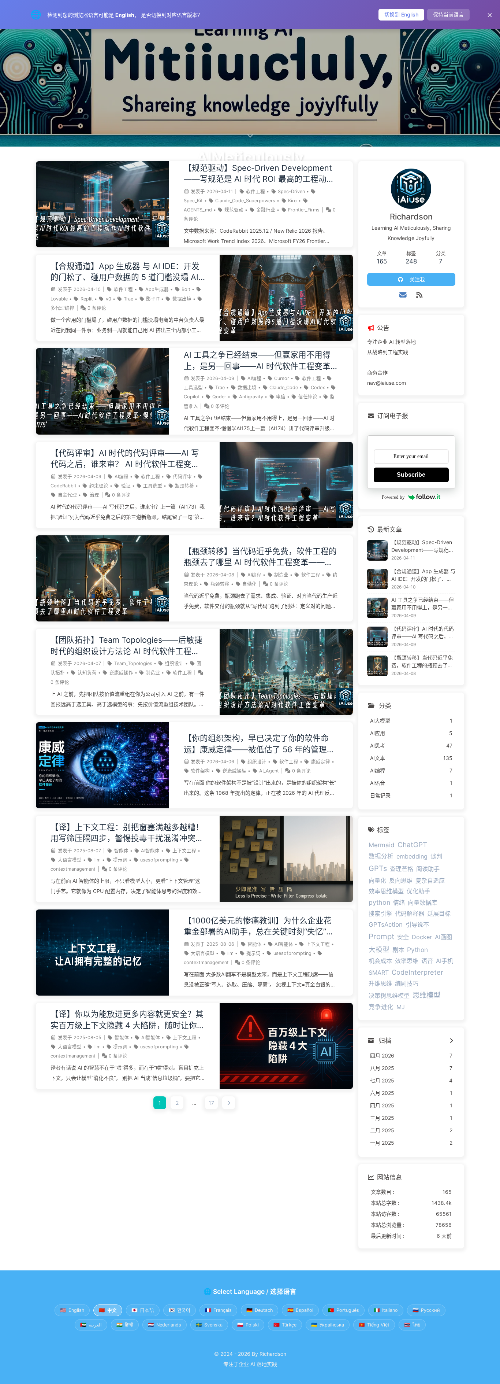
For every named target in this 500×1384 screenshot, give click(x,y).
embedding (412, 856)
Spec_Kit (193, 200)
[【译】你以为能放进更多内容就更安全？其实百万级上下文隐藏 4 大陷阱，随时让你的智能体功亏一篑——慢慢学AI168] (286, 1087)
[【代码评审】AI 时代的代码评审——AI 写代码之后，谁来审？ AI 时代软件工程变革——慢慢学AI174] (286, 526)
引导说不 (417, 924)
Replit (87, 299)
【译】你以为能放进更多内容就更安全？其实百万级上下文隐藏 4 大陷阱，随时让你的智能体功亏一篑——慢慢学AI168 (128, 1020)
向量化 (377, 880)
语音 (427, 960)
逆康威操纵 (234, 771)
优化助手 (418, 891)
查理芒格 (401, 868)
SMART (379, 972)
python (379, 902)
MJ (400, 1007)
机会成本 (380, 960)
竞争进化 (381, 1007)
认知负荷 (87, 672)
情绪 (399, 902)
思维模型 (426, 995)
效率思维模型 (386, 891)
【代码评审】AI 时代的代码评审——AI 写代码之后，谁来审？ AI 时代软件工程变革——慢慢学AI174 (125, 459)
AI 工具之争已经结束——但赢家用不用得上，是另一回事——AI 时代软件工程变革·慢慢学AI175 (258, 361)
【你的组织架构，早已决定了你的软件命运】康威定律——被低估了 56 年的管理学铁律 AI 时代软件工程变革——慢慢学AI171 (260, 744)
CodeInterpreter (417, 972)
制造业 (281, 574)
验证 (126, 485)
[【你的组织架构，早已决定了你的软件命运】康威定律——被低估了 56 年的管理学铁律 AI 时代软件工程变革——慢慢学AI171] (102, 806)
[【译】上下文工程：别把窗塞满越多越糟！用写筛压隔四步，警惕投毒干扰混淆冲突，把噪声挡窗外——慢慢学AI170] (286, 900)
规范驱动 (233, 210)
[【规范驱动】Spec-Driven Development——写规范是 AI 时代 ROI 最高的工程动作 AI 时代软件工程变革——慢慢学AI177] (102, 245)
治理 (94, 495)
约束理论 (98, 485)
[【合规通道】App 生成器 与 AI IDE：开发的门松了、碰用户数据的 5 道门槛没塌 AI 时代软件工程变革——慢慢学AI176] (286, 339)
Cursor (281, 378)
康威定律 (320, 761)
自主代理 (67, 495)
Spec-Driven (291, 191)
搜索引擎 (380, 913)
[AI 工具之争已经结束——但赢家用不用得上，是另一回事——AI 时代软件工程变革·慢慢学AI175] (102, 432)
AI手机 (444, 960)
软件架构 (200, 771)
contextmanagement (73, 869)
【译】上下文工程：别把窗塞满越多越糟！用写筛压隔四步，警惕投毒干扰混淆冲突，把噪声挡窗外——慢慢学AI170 (127, 833)
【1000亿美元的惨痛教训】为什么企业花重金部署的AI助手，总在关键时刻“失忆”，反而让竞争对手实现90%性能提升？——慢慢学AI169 (260, 926)
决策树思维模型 (389, 995)
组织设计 (174, 663)
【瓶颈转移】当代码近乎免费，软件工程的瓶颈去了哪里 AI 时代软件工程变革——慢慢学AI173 (260, 557)
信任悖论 (307, 396)
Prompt (381, 936)
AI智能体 (150, 850)
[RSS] (419, 295)
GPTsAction (386, 924)
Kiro (292, 200)
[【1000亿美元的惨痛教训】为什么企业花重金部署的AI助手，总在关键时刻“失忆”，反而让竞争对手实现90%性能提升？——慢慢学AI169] (102, 993)
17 (211, 1103)
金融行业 (265, 210)
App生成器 (157, 289)
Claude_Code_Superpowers (245, 200)
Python (417, 949)
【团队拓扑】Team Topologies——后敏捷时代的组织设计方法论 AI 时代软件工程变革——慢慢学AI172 (126, 646)
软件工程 (255, 191)
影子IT (153, 299)
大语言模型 (70, 860)
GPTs (378, 868)
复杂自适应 (430, 880)
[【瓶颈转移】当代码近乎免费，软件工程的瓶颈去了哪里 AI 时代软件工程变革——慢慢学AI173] (102, 619)
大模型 (379, 949)
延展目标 (439, 913)
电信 (281, 396)
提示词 (120, 860)
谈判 (436, 856)
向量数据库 (422, 902)
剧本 (398, 949)
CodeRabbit (64, 485)
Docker (422, 937)
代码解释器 (409, 913)
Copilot (192, 396)
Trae (128, 299)
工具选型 (193, 387)
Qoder (219, 396)
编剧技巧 (406, 983)
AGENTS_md (198, 210)
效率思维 (406, 960)
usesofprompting (159, 860)
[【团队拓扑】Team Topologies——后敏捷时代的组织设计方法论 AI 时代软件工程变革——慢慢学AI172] (286, 713)
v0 (108, 299)
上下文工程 (184, 850)
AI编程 (254, 378)
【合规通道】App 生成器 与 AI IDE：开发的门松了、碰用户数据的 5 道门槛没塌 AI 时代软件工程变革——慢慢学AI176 (125, 272)
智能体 (121, 850)
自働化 (249, 584)
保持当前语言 (448, 14)
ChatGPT (412, 845)
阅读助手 (428, 868)
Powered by (393, 497)
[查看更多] (451, 1041)
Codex (318, 387)
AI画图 (443, 937)
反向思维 (401, 880)
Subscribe (411, 475)
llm (97, 860)
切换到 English (401, 14)
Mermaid (382, 845)
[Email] (403, 295)
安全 (403, 937)
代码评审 (182, 476)
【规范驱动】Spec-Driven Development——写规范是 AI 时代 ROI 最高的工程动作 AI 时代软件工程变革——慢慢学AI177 (259, 174)
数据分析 (381, 856)
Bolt (186, 289)
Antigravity (251, 396)
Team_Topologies (133, 663)
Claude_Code (283, 387)
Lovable (59, 299)
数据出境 (181, 299)
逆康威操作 (121, 672)
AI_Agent (269, 771)
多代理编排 (62, 308)
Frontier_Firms (304, 210)
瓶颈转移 (184, 485)
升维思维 (380, 983)
